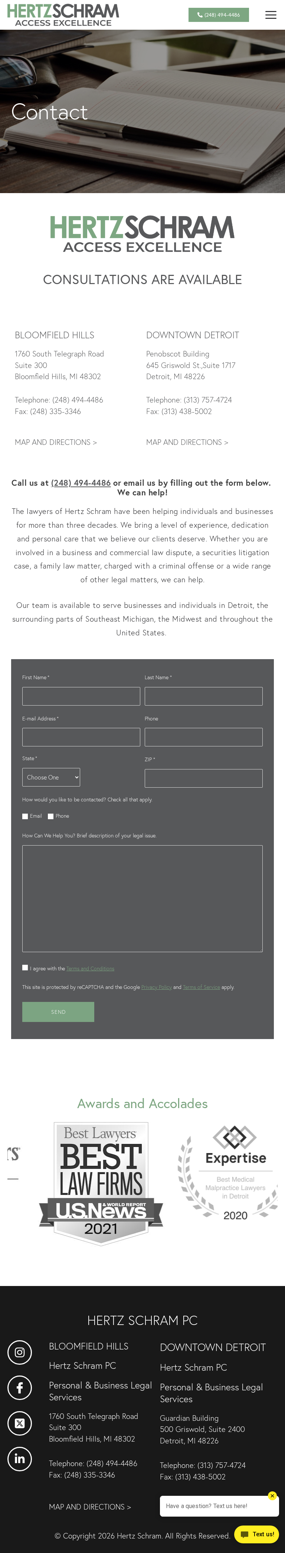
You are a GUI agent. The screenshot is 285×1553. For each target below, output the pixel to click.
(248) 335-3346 (55, 411)
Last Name (158, 677)
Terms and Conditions (90, 968)
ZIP (150, 759)
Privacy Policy (156, 987)
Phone (151, 718)
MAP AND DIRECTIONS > (56, 442)
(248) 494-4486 (77, 399)
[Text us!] (256, 1537)
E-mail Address (40, 718)
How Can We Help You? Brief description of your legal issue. (89, 835)
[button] (270, 14)
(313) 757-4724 (208, 399)
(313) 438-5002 (186, 411)
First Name (35, 677)
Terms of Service (201, 987)
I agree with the (72, 968)
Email (36, 816)
